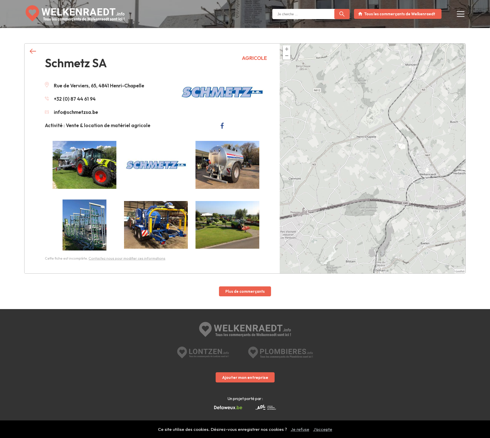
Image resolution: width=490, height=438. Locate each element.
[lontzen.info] (203, 353)
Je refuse (300, 429)
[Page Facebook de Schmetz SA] (222, 125)
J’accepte (322, 429)
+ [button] (286, 49)
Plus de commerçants (245, 291)
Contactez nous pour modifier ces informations (127, 258)
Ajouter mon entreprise (245, 377)
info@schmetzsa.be (76, 112)
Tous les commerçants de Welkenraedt (399, 13)
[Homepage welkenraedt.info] (75, 13)
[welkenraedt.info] (245, 330)
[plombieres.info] (280, 353)
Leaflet (460, 271)
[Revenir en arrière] (33, 51)
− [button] (286, 55)
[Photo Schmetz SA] (84, 164)
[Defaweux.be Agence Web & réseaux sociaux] (228, 407)
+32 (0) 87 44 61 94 (75, 99)
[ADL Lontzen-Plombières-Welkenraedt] (266, 408)
